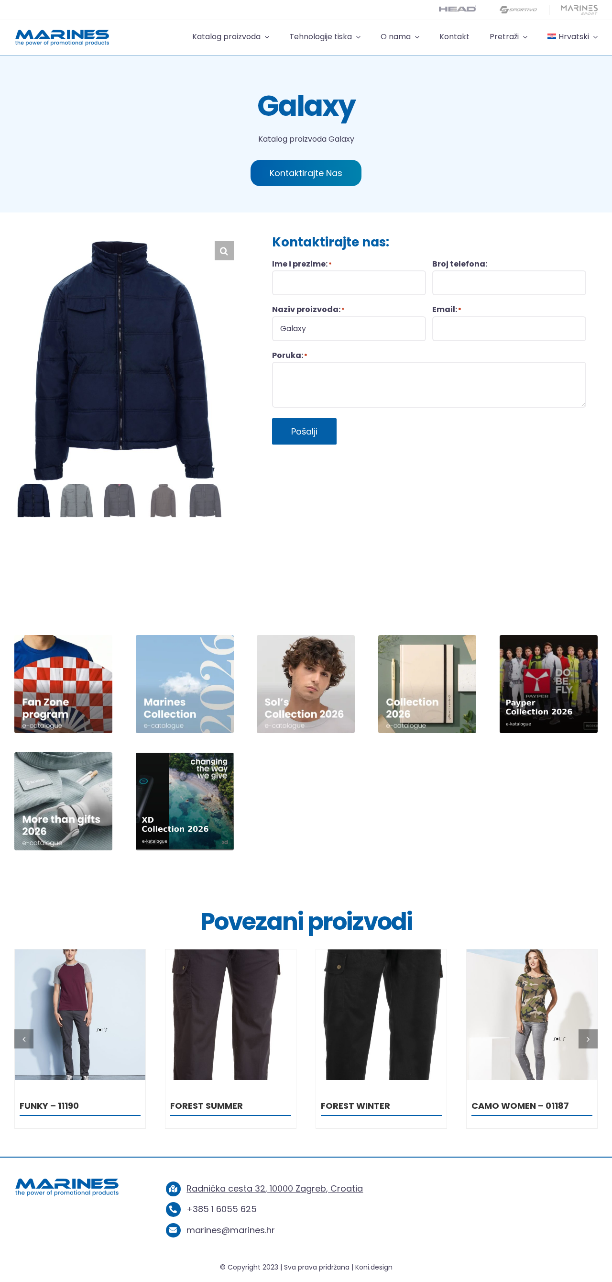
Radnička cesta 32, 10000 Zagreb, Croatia (274, 1188)
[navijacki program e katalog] (63, 639)
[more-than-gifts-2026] (63, 756)
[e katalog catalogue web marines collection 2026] (185, 639)
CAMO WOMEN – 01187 (369, 1106)
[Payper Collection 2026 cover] (549, 639)
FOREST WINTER (205, 1106)
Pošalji (304, 431)
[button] (224, 250)
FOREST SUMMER (56, 1106)
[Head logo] (457, 9)
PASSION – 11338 (506, 1106)
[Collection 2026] (427, 639)
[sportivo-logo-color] (518, 9)
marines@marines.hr (230, 1230)
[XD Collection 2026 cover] (185, 756)
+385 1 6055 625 (221, 1209)
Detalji (80, 1017)
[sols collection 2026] (306, 639)
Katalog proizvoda (292, 139)
